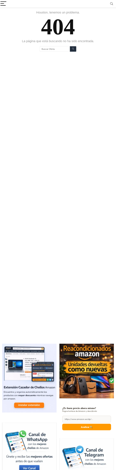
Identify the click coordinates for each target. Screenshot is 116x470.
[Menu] (3, 4)
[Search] (111, 4)
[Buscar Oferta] (73, 49)
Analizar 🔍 (87, 427)
